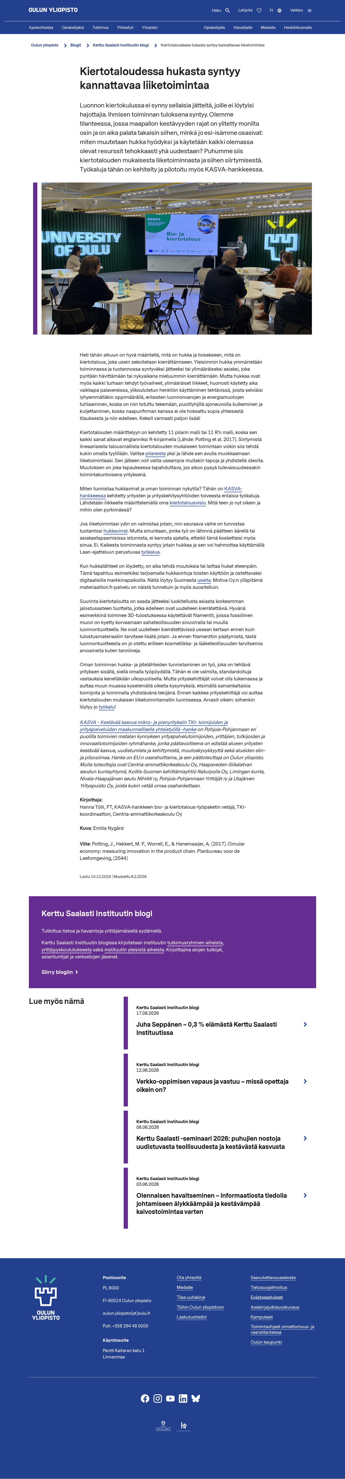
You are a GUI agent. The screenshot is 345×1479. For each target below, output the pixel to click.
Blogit (75, 45)
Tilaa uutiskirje (191, 1297)
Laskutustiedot (192, 1317)
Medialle (268, 27)
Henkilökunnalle (298, 27)
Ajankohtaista (41, 27)
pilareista (156, 453)
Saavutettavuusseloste (273, 1278)
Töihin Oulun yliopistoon (200, 1307)
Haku (216, 10)
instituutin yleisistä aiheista (134, 949)
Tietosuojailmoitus (269, 1288)
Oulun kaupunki (266, 1342)
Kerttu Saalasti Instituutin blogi (121, 45)
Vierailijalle (243, 27)
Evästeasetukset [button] (267, 1297)
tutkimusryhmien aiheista (195, 942)
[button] (301, 10)
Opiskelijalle (214, 27)
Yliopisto (150, 27)
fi (278, 14)
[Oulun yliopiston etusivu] (68, 10)
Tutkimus (100, 27)
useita (204, 580)
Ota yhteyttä (189, 1278)
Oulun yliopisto (44, 45)
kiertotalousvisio (188, 502)
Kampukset (262, 1317)
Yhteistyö (125, 27)
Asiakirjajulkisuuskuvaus (275, 1307)
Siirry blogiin (57, 972)
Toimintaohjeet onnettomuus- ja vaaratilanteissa (282, 1329)
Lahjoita (245, 10)
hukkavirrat (116, 531)
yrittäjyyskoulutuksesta (67, 949)
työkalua (150, 552)
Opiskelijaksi (73, 27)
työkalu (107, 707)
